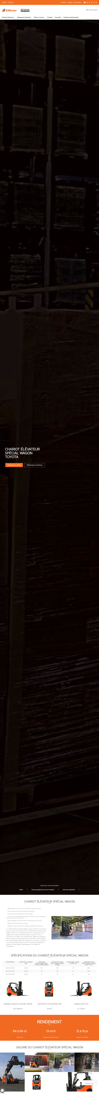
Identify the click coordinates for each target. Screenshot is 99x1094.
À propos (70, 2)
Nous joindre (77, 2)
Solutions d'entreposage (71, 17)
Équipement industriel (24, 17)
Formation (58, 17)
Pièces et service (39, 17)
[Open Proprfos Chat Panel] (2, 1090)
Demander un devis (14, 465)
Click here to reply (89, 1083)
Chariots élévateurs (8, 17)
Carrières (63, 2)
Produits (49, 17)
